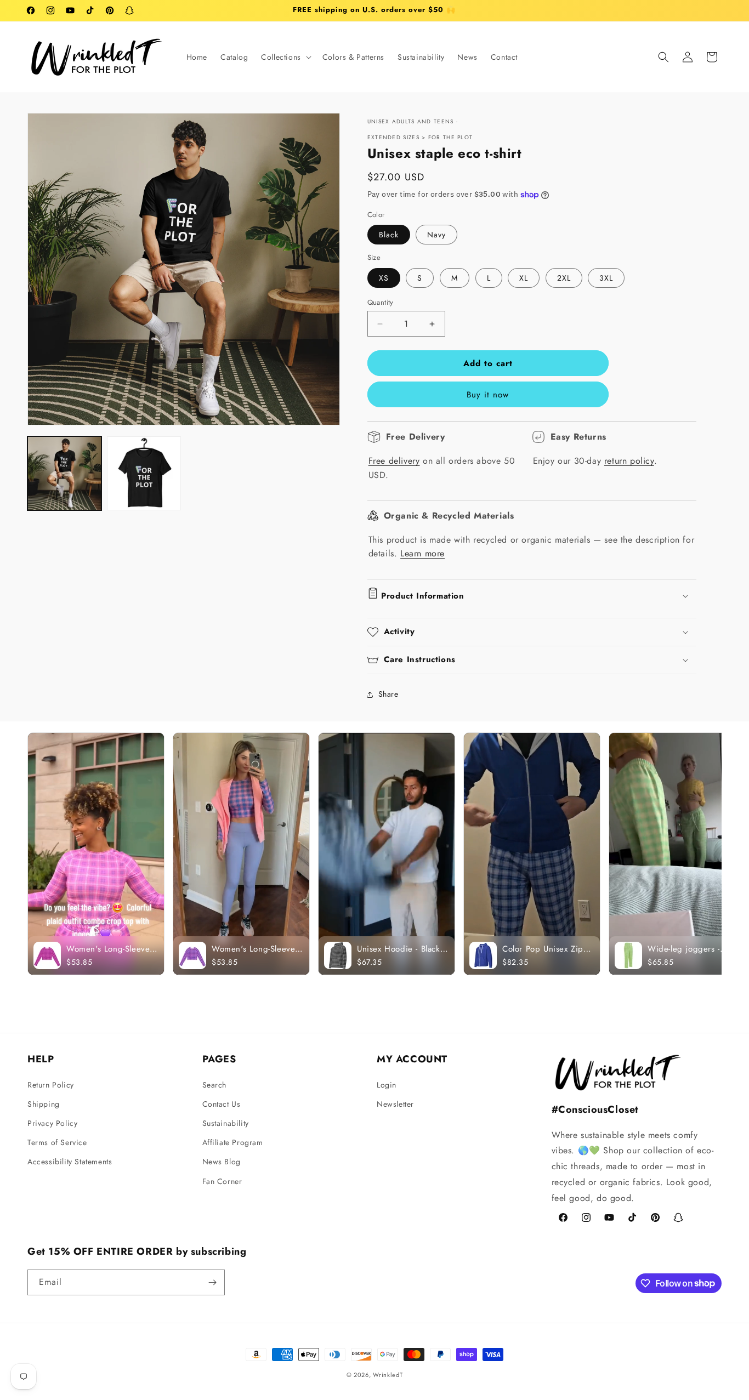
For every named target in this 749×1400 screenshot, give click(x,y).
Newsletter (395, 1103)
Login (386, 1084)
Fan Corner (222, 1180)
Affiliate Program (232, 1142)
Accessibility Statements (69, 1161)
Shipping (43, 1103)
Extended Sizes (393, 137)
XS (384, 277)
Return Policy (50, 1084)
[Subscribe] (212, 1282)
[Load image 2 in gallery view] (144, 473)
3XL (606, 277)
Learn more (422, 553)
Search (214, 1084)
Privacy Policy (52, 1123)
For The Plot (450, 137)
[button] (285, 57)
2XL (564, 277)
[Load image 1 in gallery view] (64, 473)
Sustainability (225, 1123)
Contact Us (221, 1103)
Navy (436, 234)
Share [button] (388, 693)
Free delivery (394, 460)
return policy (629, 460)
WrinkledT (387, 1374)
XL (523, 277)
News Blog (221, 1161)
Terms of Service (57, 1142)
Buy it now (488, 395)
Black (389, 234)
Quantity (380, 302)
